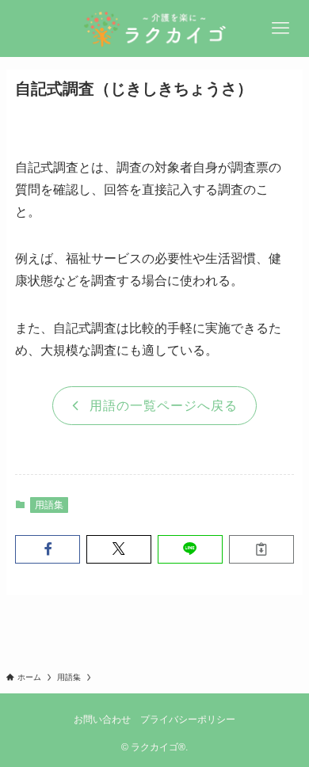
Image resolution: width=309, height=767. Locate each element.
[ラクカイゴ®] (154, 28)
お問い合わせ (102, 719)
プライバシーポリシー (187, 719)
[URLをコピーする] (261, 549)
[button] (47, 549)
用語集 (49, 505)
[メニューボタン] (280, 28)
